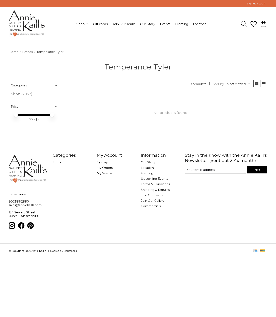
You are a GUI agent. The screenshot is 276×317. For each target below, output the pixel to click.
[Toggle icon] (244, 24)
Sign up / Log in (256, 3)
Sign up (102, 162)
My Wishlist (105, 173)
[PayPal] (262, 251)
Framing (181, 24)
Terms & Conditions (155, 184)
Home (13, 52)
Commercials (151, 206)
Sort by (218, 84)
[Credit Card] (255, 251)
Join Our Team (124, 24)
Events (165, 24)
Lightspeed (70, 250)
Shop (15, 94)
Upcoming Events (154, 179)
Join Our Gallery (152, 201)
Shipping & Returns (155, 190)
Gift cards (100, 24)
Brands (27, 52)
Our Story (147, 24)
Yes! (257, 170)
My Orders (105, 168)
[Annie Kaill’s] (27, 24)
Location (199, 24)
